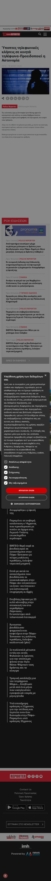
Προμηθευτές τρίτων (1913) (16, 415)
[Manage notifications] (5, 876)
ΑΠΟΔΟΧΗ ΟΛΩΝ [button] (26, 490)
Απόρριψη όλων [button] (26, 497)
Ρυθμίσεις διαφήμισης (14, 446)
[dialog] (25, 440)
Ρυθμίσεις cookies (35, 452)
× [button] (45, 375)
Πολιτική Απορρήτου (13, 456)
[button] (25, 503)
